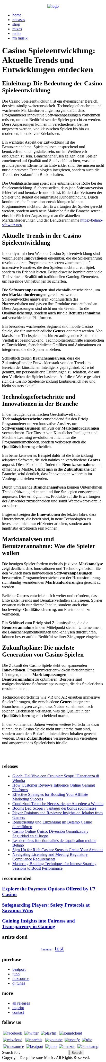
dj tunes (18, 983)
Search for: (11, 1052)
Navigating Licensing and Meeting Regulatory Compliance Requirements (50, 856)
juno (16, 974)
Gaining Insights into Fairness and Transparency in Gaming (38, 923)
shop (16, 24)
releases (18, 19)
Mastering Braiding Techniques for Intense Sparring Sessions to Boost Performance (54, 865)
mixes (17, 29)
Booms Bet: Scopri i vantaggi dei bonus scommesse (54, 808)
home (16, 15)
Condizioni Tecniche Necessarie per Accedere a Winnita (57, 803)
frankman (46, 949)
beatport (18, 969)
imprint (18, 1008)
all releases (21, 1003)
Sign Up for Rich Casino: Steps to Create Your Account (57, 850)
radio (16, 33)
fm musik (20, 38)
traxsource (20, 978)
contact (18, 1012)
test (59, 948)
